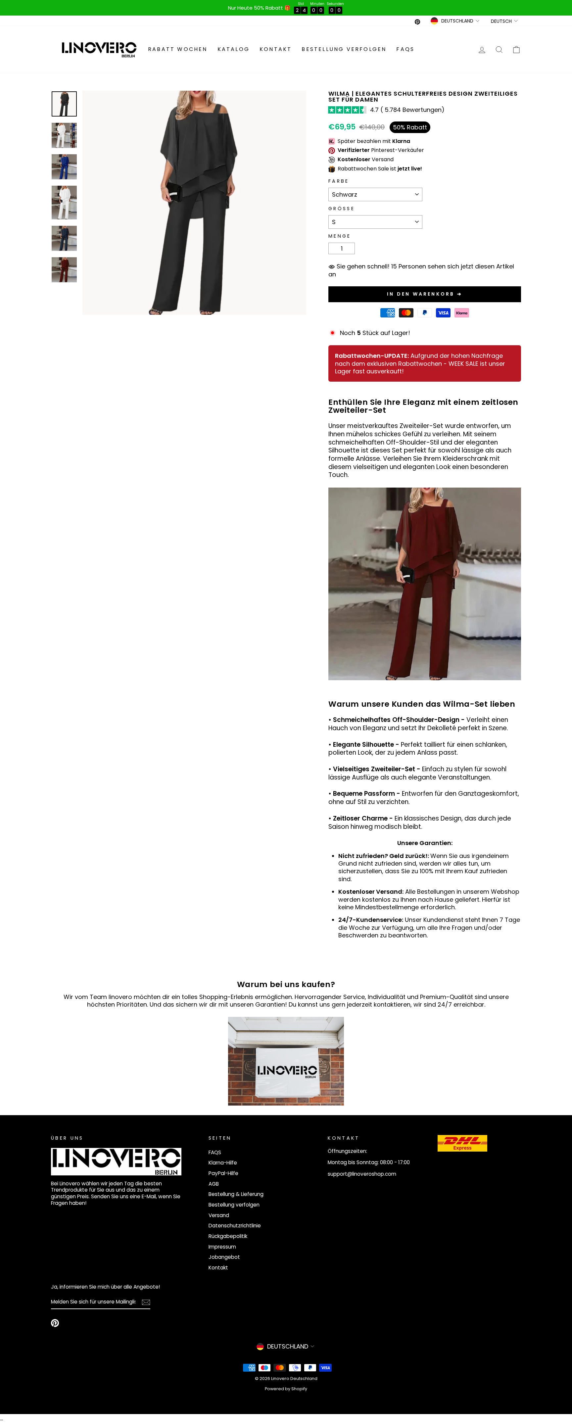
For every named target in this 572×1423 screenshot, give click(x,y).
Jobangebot (224, 1257)
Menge (339, 236)
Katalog (233, 49)
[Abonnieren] (146, 1302)
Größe (341, 209)
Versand (219, 1215)
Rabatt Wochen (178, 49)
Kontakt (276, 49)
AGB (214, 1183)
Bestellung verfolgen (344, 49)
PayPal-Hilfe (223, 1173)
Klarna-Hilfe (223, 1162)
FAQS (405, 49)
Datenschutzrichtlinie (235, 1225)
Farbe (338, 181)
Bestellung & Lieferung (236, 1194)
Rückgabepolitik (228, 1236)
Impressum (222, 1246)
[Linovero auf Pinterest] (55, 1323)
